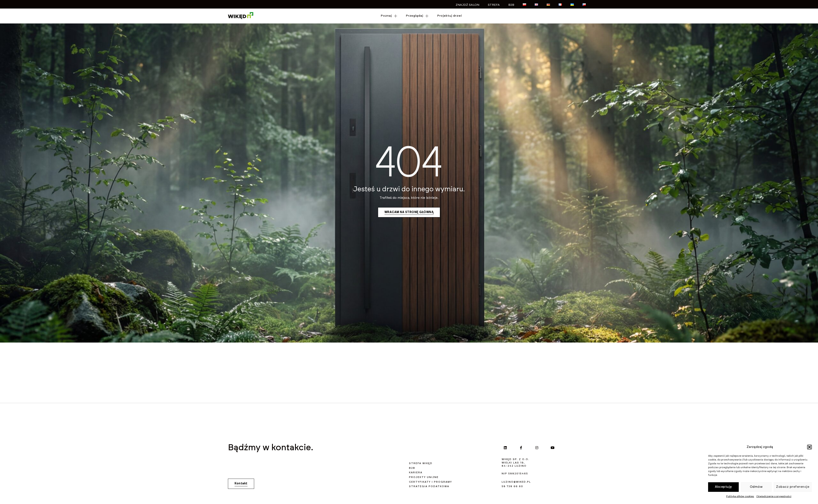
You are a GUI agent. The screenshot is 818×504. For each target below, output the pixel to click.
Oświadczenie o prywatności (773, 496)
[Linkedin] (505, 447)
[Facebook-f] (521, 447)
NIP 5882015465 (515, 473)
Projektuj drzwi (449, 15)
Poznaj (386, 15)
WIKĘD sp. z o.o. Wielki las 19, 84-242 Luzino (515, 462)
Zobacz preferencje (792, 486)
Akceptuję (723, 486)
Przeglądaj (414, 15)
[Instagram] (537, 447)
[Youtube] (552, 447)
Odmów (756, 486)
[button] (809, 447)
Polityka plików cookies (740, 496)
